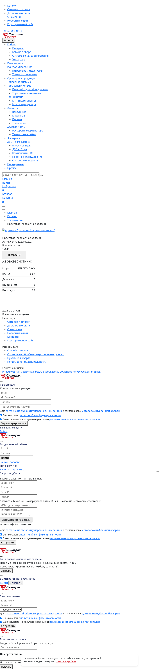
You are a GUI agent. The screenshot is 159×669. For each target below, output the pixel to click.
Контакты (13, 336)
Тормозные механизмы (26, 93)
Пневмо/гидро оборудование (30, 89)
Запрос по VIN (72, 371)
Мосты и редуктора (24, 104)
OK (118, 660)
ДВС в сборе (19, 149)
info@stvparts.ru (12, 371)
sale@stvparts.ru (32, 371)
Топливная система (19, 82)
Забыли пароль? (10, 462)
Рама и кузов (15, 63)
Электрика (13, 138)
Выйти (4, 583)
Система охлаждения (25, 160)
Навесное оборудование (27, 156)
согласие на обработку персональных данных (34, 411)
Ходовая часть (16, 127)
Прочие (17, 119)
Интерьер (18, 48)
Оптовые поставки (18, 9)
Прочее (12, 168)
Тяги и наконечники (24, 74)
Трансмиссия (15, 97)
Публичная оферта (18, 358)
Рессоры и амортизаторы (27, 130)
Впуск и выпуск (21, 145)
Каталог (12, 5)
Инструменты (15, 164)
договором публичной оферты (101, 411)
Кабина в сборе (21, 52)
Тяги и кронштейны (24, 134)
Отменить (16, 583)
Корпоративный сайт (20, 24)
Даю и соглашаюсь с (60, 411)
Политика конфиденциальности (26, 361)
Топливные (19, 123)
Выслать (6, 666)
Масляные (18, 115)
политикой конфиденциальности (40, 415)
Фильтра (12, 108)
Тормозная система (19, 85)
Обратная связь (91, 371)
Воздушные (19, 112)
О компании (14, 17)
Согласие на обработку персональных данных (35, 354)
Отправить (8, 542)
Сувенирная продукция (21, 78)
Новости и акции (17, 20)
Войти (3, 431)
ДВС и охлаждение (18, 142)
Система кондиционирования (30, 55)
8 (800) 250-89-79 (12, 30)
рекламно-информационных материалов (74, 419)
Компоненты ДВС (22, 153)
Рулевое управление (19, 67)
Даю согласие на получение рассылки (51, 419)
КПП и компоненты (24, 100)
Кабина (11, 44)
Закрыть (6, 570)
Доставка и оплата (18, 13)
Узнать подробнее (66, 661)
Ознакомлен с (32, 415)
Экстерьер (18, 59)
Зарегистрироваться (14, 423)
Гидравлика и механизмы (27, 70)
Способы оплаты (17, 350)
